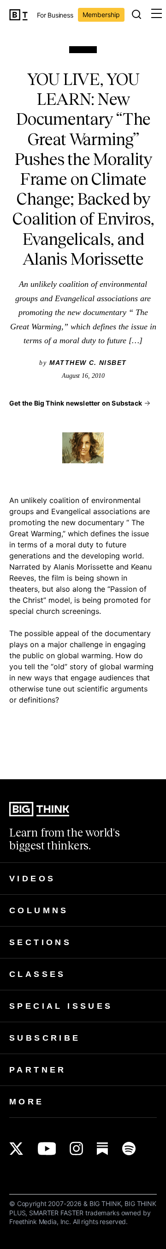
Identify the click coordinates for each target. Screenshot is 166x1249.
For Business (55, 15)
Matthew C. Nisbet (88, 362)
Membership (101, 14)
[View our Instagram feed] (76, 1148)
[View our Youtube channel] (46, 1148)
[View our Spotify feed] (129, 1148)
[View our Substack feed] (102, 1148)
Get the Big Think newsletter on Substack (75, 403)
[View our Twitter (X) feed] (16, 1148)
